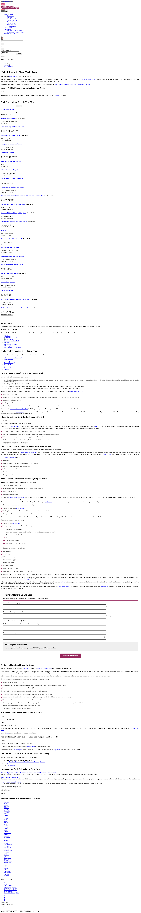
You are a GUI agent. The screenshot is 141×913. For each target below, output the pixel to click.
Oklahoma (6, 855)
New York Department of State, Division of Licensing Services (27, 762)
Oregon (6, 856)
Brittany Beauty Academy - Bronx (11, 170)
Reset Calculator (70, 656)
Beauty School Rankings (10, 888)
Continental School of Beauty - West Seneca (14, 221)
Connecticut (7, 811)
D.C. (5, 814)
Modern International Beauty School (12, 264)
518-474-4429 (11, 763)
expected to (57, 749)
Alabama (6, 802)
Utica (5, 369)
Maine (5, 830)
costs (7, 733)
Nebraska (6, 841)
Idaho (5, 819)
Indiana (6, 822)
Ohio (5, 853)
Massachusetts (7, 833)
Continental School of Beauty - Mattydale (13, 213)
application (48, 502)
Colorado (6, 809)
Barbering (9, 17)
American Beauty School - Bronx (11, 135)
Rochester (7, 366)
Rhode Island (7, 859)
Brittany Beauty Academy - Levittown (12, 187)
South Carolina (8, 861)
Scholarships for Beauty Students (15, 32)
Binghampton (8, 359)
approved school (106, 454)
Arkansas (6, 806)
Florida (6, 815)
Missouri (6, 838)
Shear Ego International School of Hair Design (15, 299)
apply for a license (64, 586)
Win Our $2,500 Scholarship (14, 30)
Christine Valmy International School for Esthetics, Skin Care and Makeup (23, 196)
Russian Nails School (7, 290)
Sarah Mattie (13, 76)
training (63, 582)
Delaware (6, 812)
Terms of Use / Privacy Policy (11, 893)
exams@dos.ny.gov (24, 579)
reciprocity (25, 668)
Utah (5, 866)
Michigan (6, 834)
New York (7, 364)
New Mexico (7, 847)
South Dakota (7, 862)
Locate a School (8, 27)
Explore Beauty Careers (10, 887)
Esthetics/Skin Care (12, 19)
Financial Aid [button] (7, 29)
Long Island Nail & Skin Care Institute (12, 256)
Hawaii (6, 818)
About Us (6, 884)
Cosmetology (10, 16)
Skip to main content (6, 1)
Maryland (6, 831)
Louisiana (6, 828)
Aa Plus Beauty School (7, 109)
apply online (104, 586)
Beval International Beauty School (11, 161)
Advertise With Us (8, 891)
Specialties (6, 65)
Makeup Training (11, 21)
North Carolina (8, 850)
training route (15, 426)
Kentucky (6, 827)
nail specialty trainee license (29, 452)
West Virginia (7, 872)
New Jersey (7, 846)
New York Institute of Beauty (9, 273)
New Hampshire (8, 844)
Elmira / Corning (9, 363)
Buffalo (6, 361)
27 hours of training (10, 457)
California (6, 808)
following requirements (76, 391)
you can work (20, 412)
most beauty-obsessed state (89, 79)
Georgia (6, 816)
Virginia (6, 869)
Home (5, 63)
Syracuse (6, 368)
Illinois (5, 821)
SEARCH (19, 53)
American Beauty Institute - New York (12, 126)
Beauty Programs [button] (8, 14)
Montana (6, 840)
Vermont (6, 868)
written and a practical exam (16, 497)
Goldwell (3, 230)
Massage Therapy (11, 24)
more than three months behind (19, 409)
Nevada (6, 843)
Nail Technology (8, 66)
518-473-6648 (11, 765)
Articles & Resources (9, 33)
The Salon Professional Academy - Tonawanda (15, 308)
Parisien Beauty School (8, 282)
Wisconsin (6, 874)
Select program (4, 911)
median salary (31, 746)
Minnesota (6, 836)
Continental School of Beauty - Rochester (13, 204)
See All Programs (11, 26)
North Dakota (7, 852)
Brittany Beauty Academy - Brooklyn (12, 178)
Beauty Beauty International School (11, 144)
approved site (20, 508)
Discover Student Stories (10, 890)
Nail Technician (11, 23)
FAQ (5, 882)
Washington (7, 871)
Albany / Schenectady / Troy (12, 358)
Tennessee (6, 863)
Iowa (5, 824)
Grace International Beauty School (11, 239)
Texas (5, 865)
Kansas (6, 825)
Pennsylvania (7, 858)
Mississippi (7, 837)
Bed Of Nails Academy (7, 152)
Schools (6, 314)
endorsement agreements (44, 668)
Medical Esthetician (12, 20)
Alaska (6, 803)
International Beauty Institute (10, 247)
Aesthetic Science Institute (9, 118)
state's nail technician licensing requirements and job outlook (72, 84)
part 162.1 (98, 426)
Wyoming (6, 875)
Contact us (56, 95)
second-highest (18, 749)
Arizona (6, 805)
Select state (25, 911)
